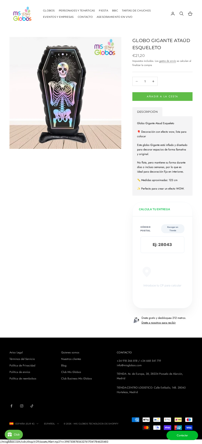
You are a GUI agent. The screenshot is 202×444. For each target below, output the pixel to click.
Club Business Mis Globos (76, 378)
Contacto (85, 16)
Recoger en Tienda (172, 229)
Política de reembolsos (22, 378)
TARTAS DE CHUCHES (136, 10)
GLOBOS (49, 10)
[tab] (147, 111)
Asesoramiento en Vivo (115, 16)
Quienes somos (70, 352)
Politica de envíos (19, 372)
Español (49, 423)
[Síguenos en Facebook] (11, 406)
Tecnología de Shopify (104, 423)
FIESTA (103, 10)
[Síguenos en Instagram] (22, 406)
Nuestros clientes (71, 359)
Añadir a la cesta (162, 96)
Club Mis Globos (71, 372)
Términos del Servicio (22, 359)
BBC (115, 10)
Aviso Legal (16, 352)
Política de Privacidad (22, 365)
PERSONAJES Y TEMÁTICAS (77, 10)
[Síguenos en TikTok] (32, 406)
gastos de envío (167, 61)
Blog (63, 365)
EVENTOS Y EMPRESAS (58, 16)
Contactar (182, 435)
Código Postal (145, 229)
